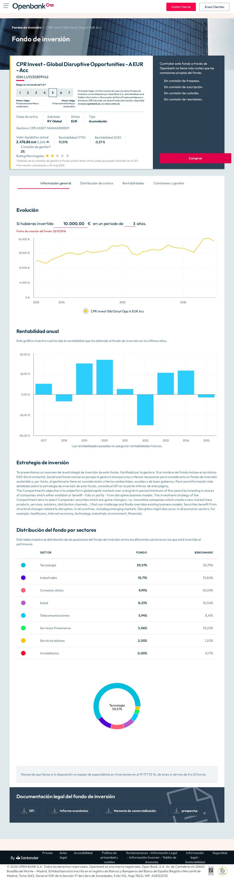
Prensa (47, 853)
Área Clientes (214, 7)
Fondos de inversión (26, 27)
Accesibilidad (83, 853)
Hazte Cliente (181, 7)
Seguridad (220, 853)
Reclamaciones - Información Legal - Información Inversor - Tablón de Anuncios (151, 857)
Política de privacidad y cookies (109, 857)
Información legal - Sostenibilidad (195, 857)
